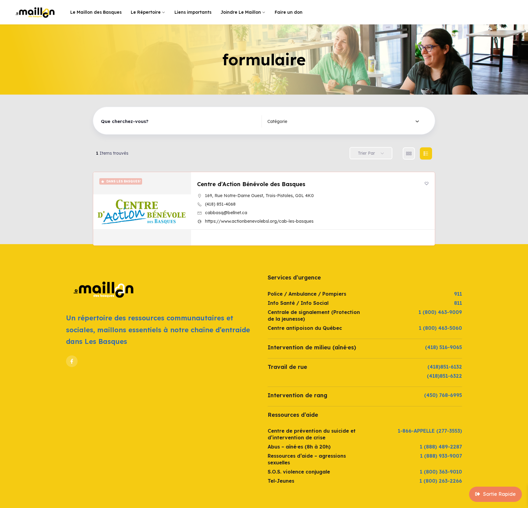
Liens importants (192, 12)
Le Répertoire (146, 12)
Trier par (366, 153)
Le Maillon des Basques (96, 12)
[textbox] (277, 121)
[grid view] (409, 153)
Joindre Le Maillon (241, 12)
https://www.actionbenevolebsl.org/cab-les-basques (259, 221)
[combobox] (343, 121)
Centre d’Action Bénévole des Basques (251, 184)
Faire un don (288, 12)
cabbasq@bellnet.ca (226, 212)
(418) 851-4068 (220, 204)
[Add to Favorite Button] (426, 183)
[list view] (426, 153)
